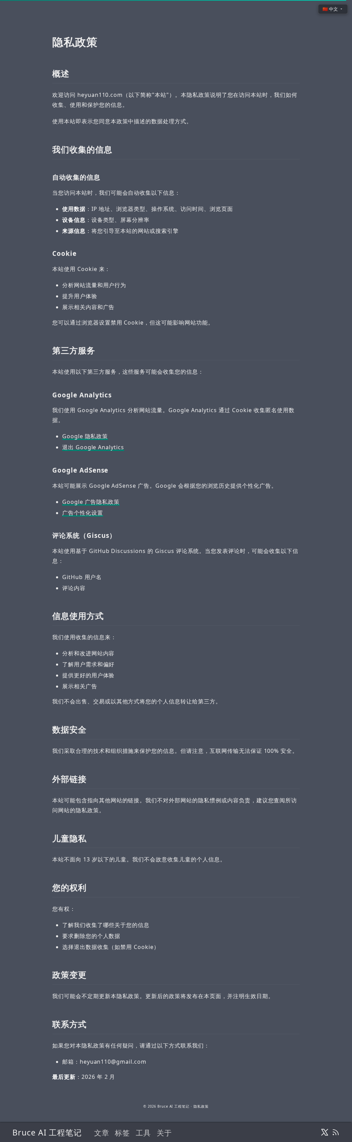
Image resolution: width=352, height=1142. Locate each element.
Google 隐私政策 (85, 436)
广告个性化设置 (82, 513)
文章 (101, 1133)
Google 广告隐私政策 (91, 502)
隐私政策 (201, 1106)
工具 (143, 1133)
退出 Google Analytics (93, 447)
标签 (122, 1133)
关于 (164, 1133)
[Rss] (336, 1132)
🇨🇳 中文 (330, 9)
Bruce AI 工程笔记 (47, 1132)
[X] (325, 1132)
